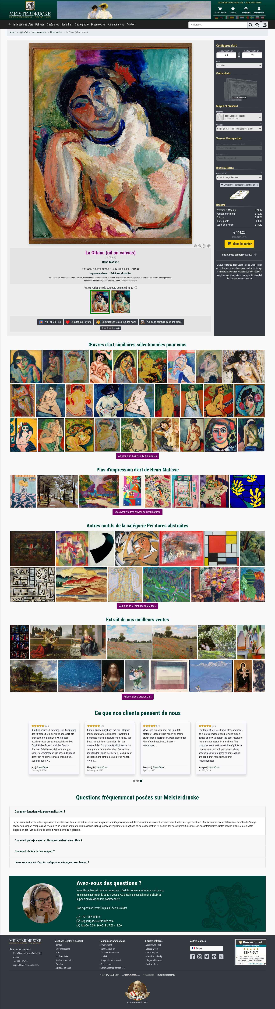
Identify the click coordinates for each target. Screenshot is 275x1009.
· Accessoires (105, 964)
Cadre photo (82, 24)
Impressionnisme (39, 32)
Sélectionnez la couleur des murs (118, 321)
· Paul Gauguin (151, 952)
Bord (218, 61)
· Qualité (103, 956)
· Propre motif (106, 945)
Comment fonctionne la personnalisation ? (40, 811)
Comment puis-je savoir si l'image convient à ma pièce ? (48, 840)
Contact (131, 24)
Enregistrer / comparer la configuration (240, 185)
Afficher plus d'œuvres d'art (138, 696)
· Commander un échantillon (112, 968)
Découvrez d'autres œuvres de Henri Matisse (137, 512)
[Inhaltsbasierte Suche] (257, 25)
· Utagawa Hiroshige (154, 960)
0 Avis (117, 328)
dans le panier (241, 244)
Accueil (13, 32)
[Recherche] (250, 25)
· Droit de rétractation (64, 960)
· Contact (58, 945)
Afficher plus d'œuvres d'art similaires (137, 456)
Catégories (53, 24)
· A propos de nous (63, 968)
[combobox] (239, 65)
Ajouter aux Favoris (80, 321)
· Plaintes (59, 964)
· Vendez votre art (107, 949)
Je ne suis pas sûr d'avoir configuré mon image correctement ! (52, 862)
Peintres (39, 24)
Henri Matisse (56, 32)
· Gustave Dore (151, 964)
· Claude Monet (151, 949)
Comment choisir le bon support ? (35, 851)
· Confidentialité (61, 956)
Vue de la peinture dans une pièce (163, 321)
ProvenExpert (49, 767)
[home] (9, 25)
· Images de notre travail (110, 960)
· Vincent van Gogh (153, 945)
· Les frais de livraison (109, 952)
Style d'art (66, 24)
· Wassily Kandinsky (153, 956)
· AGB (57, 952)
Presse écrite (98, 24)
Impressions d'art (23, 24)
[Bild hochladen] (264, 25)
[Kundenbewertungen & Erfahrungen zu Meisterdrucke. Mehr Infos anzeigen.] (250, 951)
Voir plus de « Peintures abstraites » (137, 606)
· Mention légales (62, 949)
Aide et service (116, 24)
